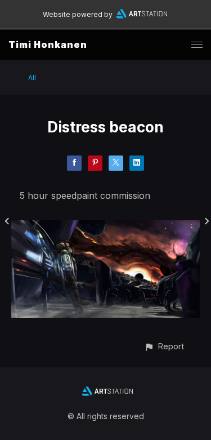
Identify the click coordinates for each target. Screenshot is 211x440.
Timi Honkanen (47, 44)
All (32, 77)
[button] (164, 346)
